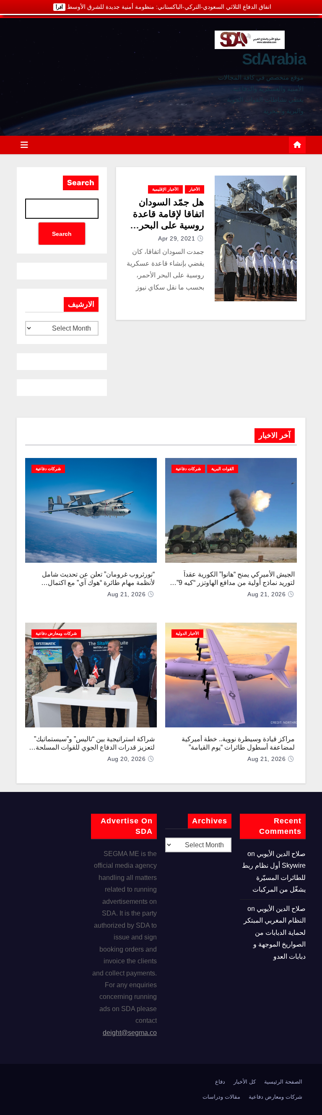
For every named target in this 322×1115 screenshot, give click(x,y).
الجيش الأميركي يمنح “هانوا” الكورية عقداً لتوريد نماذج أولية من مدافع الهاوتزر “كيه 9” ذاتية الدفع (236, 583)
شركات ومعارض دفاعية (56, 633)
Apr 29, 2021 (176, 238)
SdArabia (274, 59)
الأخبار (194, 189)
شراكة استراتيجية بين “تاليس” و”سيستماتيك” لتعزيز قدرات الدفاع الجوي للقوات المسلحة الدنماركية (94, 747)
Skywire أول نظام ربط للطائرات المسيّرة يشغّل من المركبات (274, 877)
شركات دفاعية (188, 468)
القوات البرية (222, 468)
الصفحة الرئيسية (283, 1082)
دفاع (220, 1082)
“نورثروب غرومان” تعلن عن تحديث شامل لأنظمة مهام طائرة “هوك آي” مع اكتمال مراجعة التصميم (98, 583)
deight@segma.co (130, 1032)
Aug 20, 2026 (126, 758)
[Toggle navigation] (24, 145)
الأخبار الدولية (187, 633)
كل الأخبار (245, 1082)
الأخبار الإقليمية (165, 189)
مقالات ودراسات (221, 1097)
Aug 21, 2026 (266, 594)
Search (80, 182)
